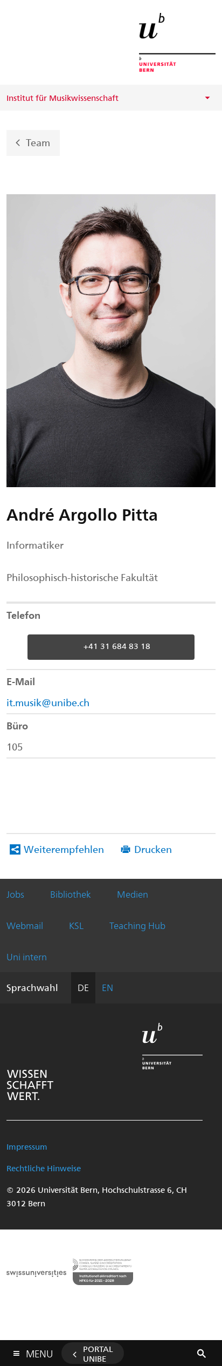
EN (107, 987)
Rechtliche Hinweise (43, 1168)
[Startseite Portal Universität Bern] (177, 42)
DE (83, 987)
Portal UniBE (98, 1353)
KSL (76, 925)
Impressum (26, 1146)
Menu (39, 1351)
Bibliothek (70, 894)
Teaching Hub (137, 925)
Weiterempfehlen (64, 849)
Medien (132, 894)
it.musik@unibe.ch (47, 702)
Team (38, 141)
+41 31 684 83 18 (117, 646)
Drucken (153, 849)
